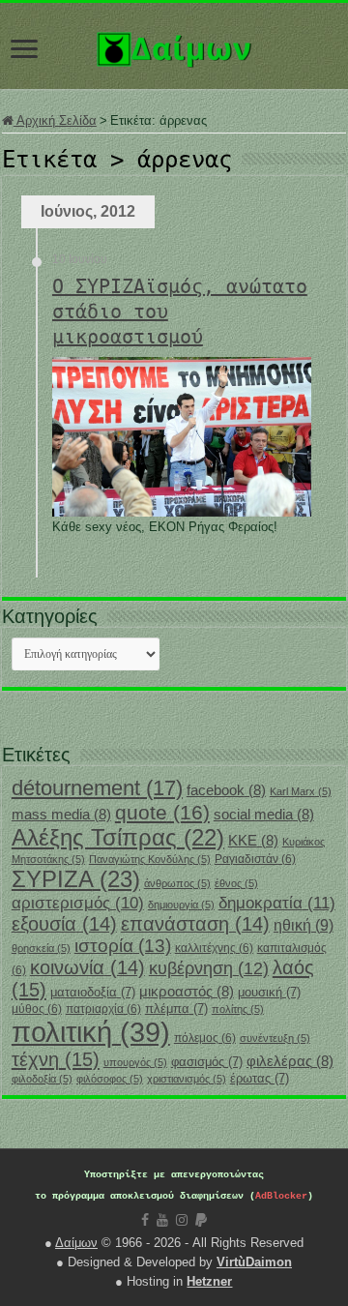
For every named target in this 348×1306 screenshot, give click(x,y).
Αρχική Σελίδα (55, 120)
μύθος (37, 1009)
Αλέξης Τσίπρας (118, 837)
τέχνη (56, 1059)
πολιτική (91, 1032)
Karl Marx (301, 791)
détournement (97, 788)
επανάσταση (195, 924)
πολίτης (238, 1009)
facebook (226, 790)
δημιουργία (181, 904)
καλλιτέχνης (214, 948)
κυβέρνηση (209, 968)
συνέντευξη (275, 1038)
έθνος (236, 883)
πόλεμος (205, 1038)
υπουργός (135, 1062)
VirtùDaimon (254, 1262)
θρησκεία (41, 948)
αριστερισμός (78, 903)
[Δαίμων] (174, 45)
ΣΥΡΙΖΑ (76, 879)
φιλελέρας (290, 1061)
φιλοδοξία (42, 1078)
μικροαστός (186, 991)
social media (264, 814)
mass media (61, 814)
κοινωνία (87, 967)
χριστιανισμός (186, 1078)
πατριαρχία (103, 1009)
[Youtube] (162, 1220)
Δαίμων (76, 1242)
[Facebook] (145, 1220)
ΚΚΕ (253, 840)
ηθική (304, 925)
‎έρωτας (259, 1078)
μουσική (269, 992)
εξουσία (64, 924)
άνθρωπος (177, 883)
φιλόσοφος (109, 1078)
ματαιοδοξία (92, 992)
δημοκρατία (276, 902)
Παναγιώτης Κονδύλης (150, 859)
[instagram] (181, 1220)
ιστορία (122, 945)
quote (162, 812)
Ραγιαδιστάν (255, 859)
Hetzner (209, 1281)
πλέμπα (176, 1008)
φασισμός (207, 1061)
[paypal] (201, 1220)
